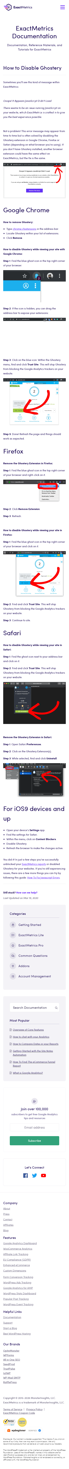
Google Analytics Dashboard (20, 1243)
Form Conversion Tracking (18, 1277)
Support (8, 1322)
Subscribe (34, 1141)
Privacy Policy (34, 1409)
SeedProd (9, 1364)
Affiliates (8, 1224)
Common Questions (32, 955)
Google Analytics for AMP (18, 1288)
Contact (7, 1219)
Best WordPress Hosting (17, 1333)
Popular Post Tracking (16, 1298)
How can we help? (26, 892)
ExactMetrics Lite (31, 935)
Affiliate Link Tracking (15, 1254)
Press (6, 1214)
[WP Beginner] (23, 1430)
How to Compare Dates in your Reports (35, 1043)
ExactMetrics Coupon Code (19, 1412)
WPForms (8, 1355)
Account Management (34, 976)
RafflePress (10, 1382)
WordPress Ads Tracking (17, 1282)
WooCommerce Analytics (17, 1248)
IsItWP (7, 1373)
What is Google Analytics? (28, 1072)
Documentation (12, 1317)
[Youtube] (43, 1177)
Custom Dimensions (14, 1270)
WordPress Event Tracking (18, 1304)
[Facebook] (25, 1177)
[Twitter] (34, 1177)
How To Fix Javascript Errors (43, 877)
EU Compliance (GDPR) (17, 1259)
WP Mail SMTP (12, 1377)
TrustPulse (9, 1368)
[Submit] (56, 1007)
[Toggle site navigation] (62, 7)
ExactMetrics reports (34, 864)
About (6, 1208)
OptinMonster (11, 1350)
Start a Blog (10, 1328)
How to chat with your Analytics (31, 1036)
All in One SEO (11, 1359)
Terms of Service (12, 1409)
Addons (24, 966)
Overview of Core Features (28, 1029)
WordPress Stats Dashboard (19, 1293)
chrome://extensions (24, 228)
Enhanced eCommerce (16, 1265)
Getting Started (29, 924)
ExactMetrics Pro (30, 945)
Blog (6, 1230)
